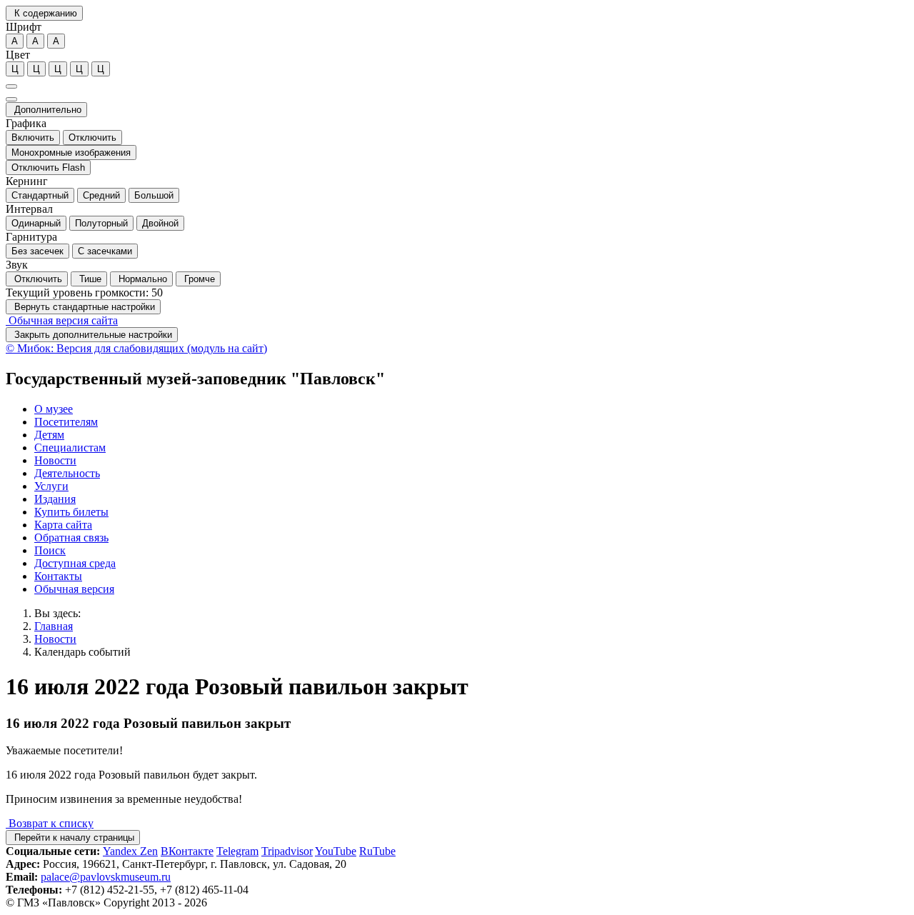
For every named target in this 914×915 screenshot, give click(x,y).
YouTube (335, 851)
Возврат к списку (50, 823)
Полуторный (101, 223)
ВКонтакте (187, 851)
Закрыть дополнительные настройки (91, 334)
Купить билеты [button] (71, 512)
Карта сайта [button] (63, 525)
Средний (101, 195)
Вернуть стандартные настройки (83, 306)
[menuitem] (471, 409)
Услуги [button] (51, 486)
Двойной (160, 223)
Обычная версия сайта (62, 320)
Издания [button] (55, 499)
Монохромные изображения (71, 152)
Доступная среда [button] (75, 563)
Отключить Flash (48, 167)
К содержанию (44, 13)
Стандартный (40, 195)
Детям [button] (49, 435)
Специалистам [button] (70, 447)
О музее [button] (53, 409)
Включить (32, 137)
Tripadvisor (287, 851)
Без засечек (37, 251)
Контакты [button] (58, 576)
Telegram (237, 851)
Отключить (92, 137)
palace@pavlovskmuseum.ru (106, 877)
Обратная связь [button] (71, 537)
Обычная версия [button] (74, 589)
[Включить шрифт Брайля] (11, 86)
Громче (198, 279)
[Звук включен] (11, 99)
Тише (88, 279)
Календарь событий (82, 652)
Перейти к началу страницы (72, 837)
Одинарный (36, 223)
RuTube (377, 851)
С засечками (105, 251)
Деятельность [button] (67, 473)
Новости (55, 639)
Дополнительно (46, 109)
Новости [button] (55, 460)
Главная (53, 626)
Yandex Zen (130, 851)
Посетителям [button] (66, 422)
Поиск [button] (50, 550)
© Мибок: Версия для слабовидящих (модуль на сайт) (136, 348)
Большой (154, 195)
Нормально (141, 279)
